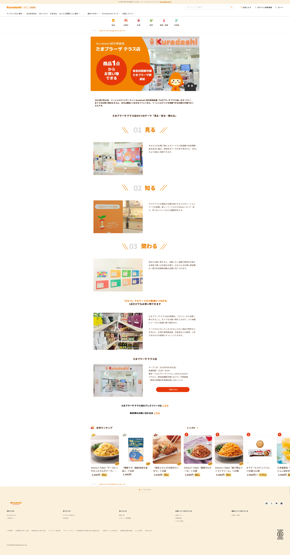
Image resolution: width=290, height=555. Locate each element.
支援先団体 (178, 518)
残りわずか (43, 13)
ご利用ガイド (11, 518)
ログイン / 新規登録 (29, 7)
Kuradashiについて (110, 14)
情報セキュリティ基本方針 (110, 530)
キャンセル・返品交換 (55, 530)
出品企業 (65, 518)
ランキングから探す (15, 14)
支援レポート (179, 515)
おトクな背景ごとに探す (69, 14)
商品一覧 (121, 515)
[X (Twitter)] (271, 503)
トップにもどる (146, 489)
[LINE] (276, 503)
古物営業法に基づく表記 (22, 530)
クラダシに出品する (69, 515)
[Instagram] (281, 503)
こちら (165, 405)
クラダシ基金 (179, 521)
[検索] (231, 7)
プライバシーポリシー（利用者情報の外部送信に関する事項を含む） (82, 530)
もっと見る (191, 428)
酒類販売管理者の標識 (126, 530)
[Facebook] (266, 503)
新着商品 (53, 13)
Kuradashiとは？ (166, 2)
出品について (127, 14)
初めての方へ (93, 14)
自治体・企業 (235, 515)
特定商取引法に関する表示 (38, 530)
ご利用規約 (10, 530)
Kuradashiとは (11, 515)
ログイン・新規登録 (125, 518)
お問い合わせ (148, 530)
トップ (93, 31)
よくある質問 (138, 530)
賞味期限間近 (32, 13)
